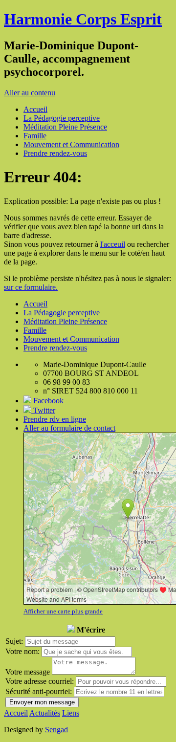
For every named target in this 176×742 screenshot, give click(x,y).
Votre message (27, 672)
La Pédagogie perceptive (61, 118)
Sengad (56, 729)
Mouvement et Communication (71, 144)
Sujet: (14, 641)
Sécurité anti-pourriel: (38, 691)
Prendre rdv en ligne (54, 419)
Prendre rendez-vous (55, 153)
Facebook (47, 400)
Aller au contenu (29, 92)
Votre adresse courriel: (39, 681)
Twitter (43, 410)
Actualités (44, 713)
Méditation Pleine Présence (65, 127)
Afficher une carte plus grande (63, 611)
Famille (34, 135)
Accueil (35, 109)
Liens (70, 713)
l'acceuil (112, 244)
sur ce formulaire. (31, 287)
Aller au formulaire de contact (69, 428)
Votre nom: (22, 651)
